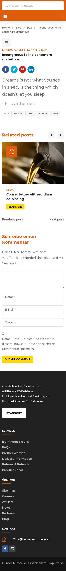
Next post (56, 219)
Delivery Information (17, 458)
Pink (55, 113)
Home (6, 27)
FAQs (6, 447)
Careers (8, 496)
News (10, 190)
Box (29, 27)
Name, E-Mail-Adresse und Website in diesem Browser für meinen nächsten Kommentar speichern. (28, 344)
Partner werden (13, 453)
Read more (15, 207)
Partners (8, 513)
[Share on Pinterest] (22, 69)
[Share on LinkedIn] (30, 69)
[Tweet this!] (14, 69)
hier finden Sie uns (15, 441)
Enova (18, 113)
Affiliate (8, 502)
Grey (30, 113)
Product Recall (12, 470)
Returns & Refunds (15, 464)
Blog (18, 27)
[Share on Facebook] (5, 69)
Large (43, 113)
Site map (8, 490)
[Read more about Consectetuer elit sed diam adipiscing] (33, 163)
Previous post (12, 219)
